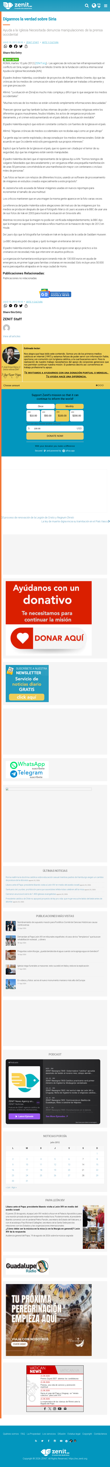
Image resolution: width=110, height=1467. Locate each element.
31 (27, 1181)
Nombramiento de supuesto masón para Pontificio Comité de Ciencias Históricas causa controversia (57, 923)
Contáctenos (100, 1433)
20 (69, 1170)
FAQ (23, 1433)
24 (27, 1175)
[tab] (41, 1370)
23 (13, 1175)
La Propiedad (33, 1433)
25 (41, 1175)
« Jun (8, 1187)
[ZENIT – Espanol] (30, 5)
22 (97, 1170)
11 (41, 1164)
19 (55, 1170)
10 (27, 1164)
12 (55, 1164)
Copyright (87, 1433)
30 (13, 1181)
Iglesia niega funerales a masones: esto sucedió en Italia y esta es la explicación (53, 966)
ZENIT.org (40, 63)
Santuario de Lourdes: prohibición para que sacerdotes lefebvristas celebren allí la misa (45, 889)
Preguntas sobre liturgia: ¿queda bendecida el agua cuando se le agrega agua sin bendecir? (58, 951)
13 (69, 1164)
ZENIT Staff (32, 42)
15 (97, 1164)
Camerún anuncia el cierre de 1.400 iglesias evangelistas (31, 894)
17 (27, 1170)
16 (13, 1170)
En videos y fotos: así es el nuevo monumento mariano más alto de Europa (51, 980)
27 (69, 1175)
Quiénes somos (11, 1433)
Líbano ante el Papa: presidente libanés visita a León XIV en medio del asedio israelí (42, 885)
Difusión (62, 1433)
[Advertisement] (55, 494)
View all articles (11, 336)
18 (41, 1170)
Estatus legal (74, 1433)
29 (97, 1175)
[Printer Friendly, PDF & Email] (11, 59)
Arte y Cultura (50, 42)
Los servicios (49, 1433)
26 (55, 1175)
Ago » (14, 1187)
